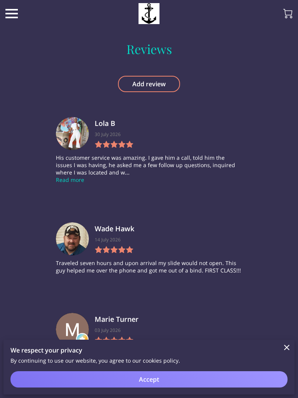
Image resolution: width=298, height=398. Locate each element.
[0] (288, 13)
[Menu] (11, 13)
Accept (149, 379)
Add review (149, 84)
